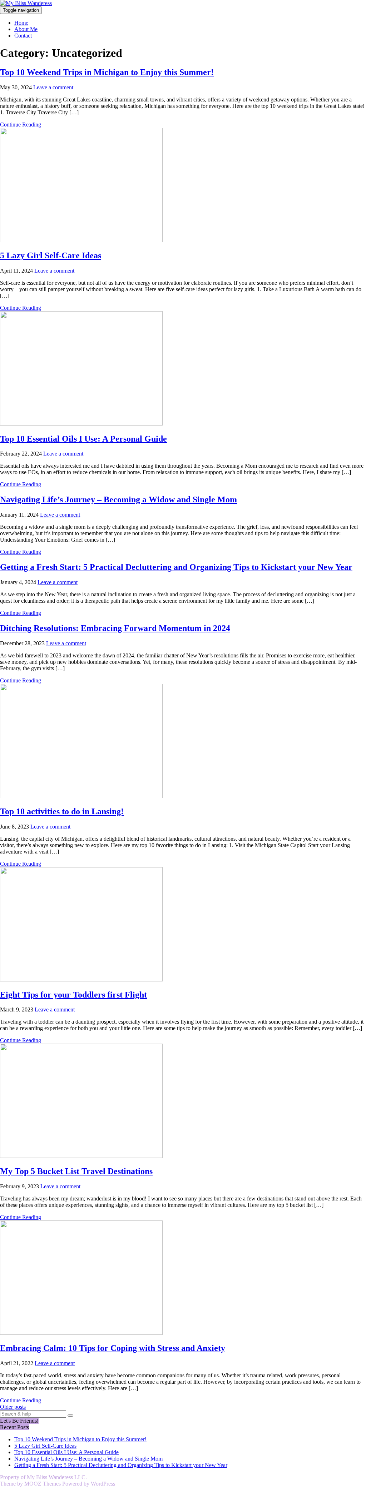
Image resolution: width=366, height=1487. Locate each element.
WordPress (103, 1484)
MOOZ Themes (42, 1484)
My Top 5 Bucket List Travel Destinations (76, 1171)
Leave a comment (53, 87)
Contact (23, 36)
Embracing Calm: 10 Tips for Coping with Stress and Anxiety (112, 1348)
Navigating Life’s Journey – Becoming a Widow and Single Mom (118, 499)
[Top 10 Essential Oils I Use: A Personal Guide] (81, 424)
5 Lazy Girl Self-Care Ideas (50, 255)
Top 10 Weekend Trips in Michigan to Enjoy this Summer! (107, 72)
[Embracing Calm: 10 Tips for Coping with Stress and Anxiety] (81, 1333)
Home (21, 23)
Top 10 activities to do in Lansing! (62, 811)
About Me (26, 29)
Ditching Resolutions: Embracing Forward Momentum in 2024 (115, 628)
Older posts (13, 1407)
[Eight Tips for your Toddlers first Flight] (81, 979)
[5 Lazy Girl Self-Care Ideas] (81, 240)
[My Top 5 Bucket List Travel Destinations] (81, 1156)
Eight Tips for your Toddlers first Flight (73, 994)
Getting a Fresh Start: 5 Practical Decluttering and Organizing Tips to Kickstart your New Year (176, 567)
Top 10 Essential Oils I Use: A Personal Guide (83, 438)
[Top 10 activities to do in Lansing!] (81, 796)
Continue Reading (20, 124)
